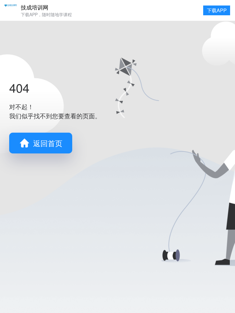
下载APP (217, 10)
